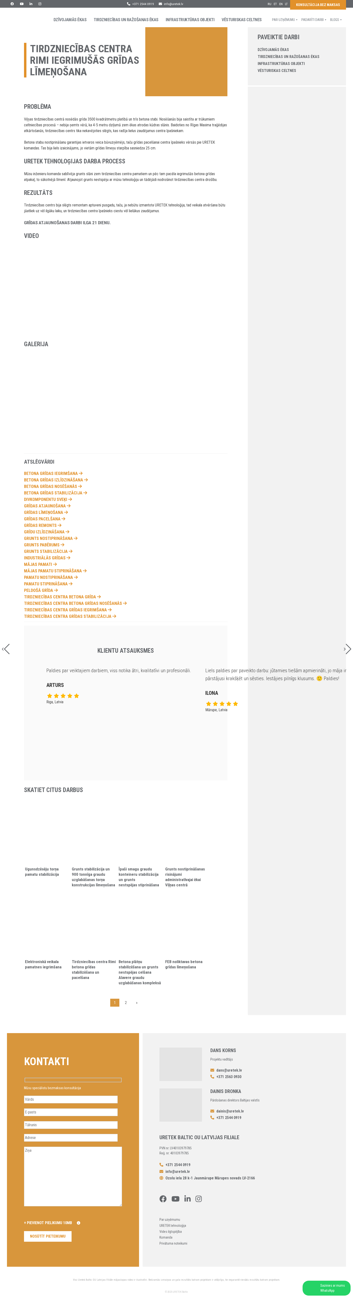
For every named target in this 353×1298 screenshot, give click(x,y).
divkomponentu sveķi (46, 499)
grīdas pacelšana (42, 518)
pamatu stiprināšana (46, 583)
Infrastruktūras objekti (190, 19)
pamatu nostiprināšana (49, 577)
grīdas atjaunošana (45, 505)
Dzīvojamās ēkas (70, 19)
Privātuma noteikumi (173, 1243)
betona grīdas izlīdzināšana (54, 479)
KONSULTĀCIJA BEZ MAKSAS (318, 5)
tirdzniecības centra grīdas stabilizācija (68, 616)
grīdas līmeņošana (44, 512)
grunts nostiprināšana (49, 538)
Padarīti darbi (312, 20)
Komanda (165, 1237)
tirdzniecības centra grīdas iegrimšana (66, 609)
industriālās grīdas (45, 557)
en (281, 4)
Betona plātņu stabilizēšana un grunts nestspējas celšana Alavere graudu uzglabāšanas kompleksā (140, 972)
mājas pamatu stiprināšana (53, 570)
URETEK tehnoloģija (172, 1226)
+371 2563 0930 (228, 1076)
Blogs (334, 20)
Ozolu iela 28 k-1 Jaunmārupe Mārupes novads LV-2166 (209, 1178)
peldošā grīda (39, 590)
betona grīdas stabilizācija (53, 492)
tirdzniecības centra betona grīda (60, 596)
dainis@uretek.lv (230, 1111)
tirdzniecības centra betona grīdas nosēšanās (73, 603)
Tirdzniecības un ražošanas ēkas (126, 19)
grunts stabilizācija (46, 551)
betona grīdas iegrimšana (51, 473)
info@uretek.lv (173, 4)
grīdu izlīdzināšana (45, 531)
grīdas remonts (41, 525)
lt (286, 4)
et (275, 4)
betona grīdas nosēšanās (51, 486)
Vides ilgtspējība (170, 1232)
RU (269, 4)
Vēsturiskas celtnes (242, 19)
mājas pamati (38, 564)
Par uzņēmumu (283, 20)
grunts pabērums (42, 544)
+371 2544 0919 (143, 4)
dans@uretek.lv (229, 1070)
